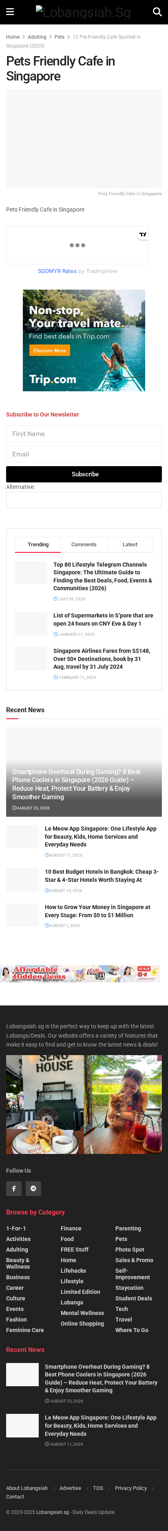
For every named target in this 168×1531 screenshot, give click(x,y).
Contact (15, 1497)
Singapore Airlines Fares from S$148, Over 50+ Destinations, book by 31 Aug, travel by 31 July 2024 (101, 659)
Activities (18, 1239)
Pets (59, 37)
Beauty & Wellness (18, 1263)
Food (67, 1239)
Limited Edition (80, 1292)
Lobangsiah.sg (52, 1512)
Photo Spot (129, 1249)
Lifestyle (72, 1281)
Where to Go (131, 1330)
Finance (71, 1228)
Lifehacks (73, 1270)
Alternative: (20, 487)
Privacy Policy (131, 1488)
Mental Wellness (82, 1313)
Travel (123, 1319)
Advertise (70, 1488)
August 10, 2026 (65, 890)
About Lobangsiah (27, 1488)
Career (15, 1288)
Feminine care (25, 1330)
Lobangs (72, 1302)
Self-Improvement (132, 1273)
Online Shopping (82, 1323)
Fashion (16, 1319)
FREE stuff (74, 1249)
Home (13, 37)
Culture (15, 1298)
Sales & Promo (134, 1260)
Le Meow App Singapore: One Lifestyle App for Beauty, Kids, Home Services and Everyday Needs (101, 836)
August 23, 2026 (33, 808)
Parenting (128, 1228)
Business (18, 1277)
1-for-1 (16, 1228)
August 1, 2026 (64, 925)
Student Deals (133, 1298)
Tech (121, 1309)
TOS (98, 1488)
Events (15, 1309)
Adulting (37, 37)
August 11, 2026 (65, 855)
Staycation (129, 1288)
